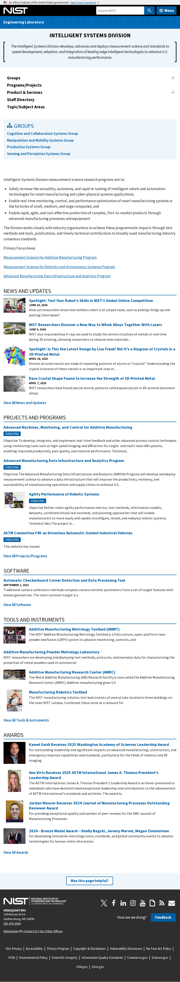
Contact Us (30, 931)
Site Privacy (14, 948)
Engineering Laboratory (24, 22)
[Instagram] (133, 903)
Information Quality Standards (102, 957)
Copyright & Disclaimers (89, 948)
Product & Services (24, 92)
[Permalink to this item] (54, 291)
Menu (169, 10)
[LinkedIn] (123, 903)
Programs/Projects (24, 85)
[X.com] (104, 903)
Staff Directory (20, 99)
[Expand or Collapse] (172, 77)
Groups (13, 77)
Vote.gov (98, 967)
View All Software (17, 604)
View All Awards (16, 852)
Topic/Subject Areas (26, 106)
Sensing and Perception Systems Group (38, 153)
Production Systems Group (28, 146)
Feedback (163, 917)
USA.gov (82, 967)
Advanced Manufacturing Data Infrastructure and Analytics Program (57, 276)
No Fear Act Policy (158, 948)
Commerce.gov (137, 957)
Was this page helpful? (90, 880)
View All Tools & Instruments (26, 720)
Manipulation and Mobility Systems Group (40, 140)
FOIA (11, 957)
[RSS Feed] (162, 903)
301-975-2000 (12, 923)
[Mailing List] (171, 903)
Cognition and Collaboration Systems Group (42, 133)
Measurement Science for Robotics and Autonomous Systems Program (59, 266)
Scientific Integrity (64, 957)
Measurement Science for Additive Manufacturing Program (50, 257)
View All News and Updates (25, 402)
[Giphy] (152, 903)
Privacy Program (58, 948)
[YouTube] (143, 903)
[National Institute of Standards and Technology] (35, 900)
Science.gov (160, 957)
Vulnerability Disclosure (126, 948)
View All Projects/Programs (25, 556)
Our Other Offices (51, 931)
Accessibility (34, 948)
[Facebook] (114, 903)
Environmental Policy (33, 957)
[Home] (16, 10)
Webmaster (11, 931)
